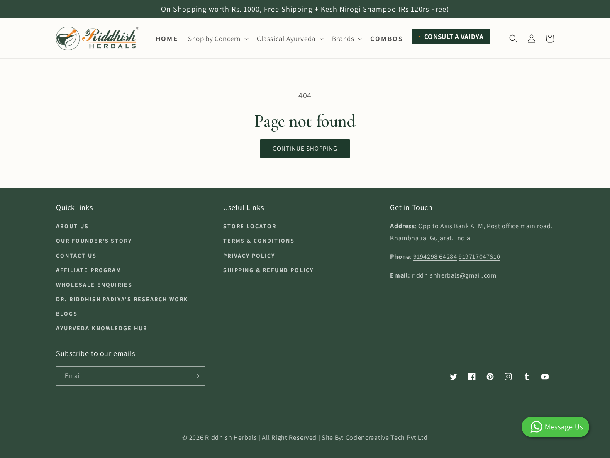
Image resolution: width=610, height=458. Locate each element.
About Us (72, 226)
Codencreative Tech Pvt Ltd (387, 437)
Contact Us (76, 255)
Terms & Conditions (259, 240)
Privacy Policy (249, 255)
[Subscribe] (196, 376)
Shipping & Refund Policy (268, 270)
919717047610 (479, 256)
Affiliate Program (89, 270)
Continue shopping (305, 148)
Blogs (67, 313)
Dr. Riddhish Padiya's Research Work (122, 299)
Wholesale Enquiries (94, 284)
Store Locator (249, 226)
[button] (217, 38)
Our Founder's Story (94, 240)
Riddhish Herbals (231, 437)
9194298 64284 (435, 256)
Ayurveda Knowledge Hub (101, 328)
